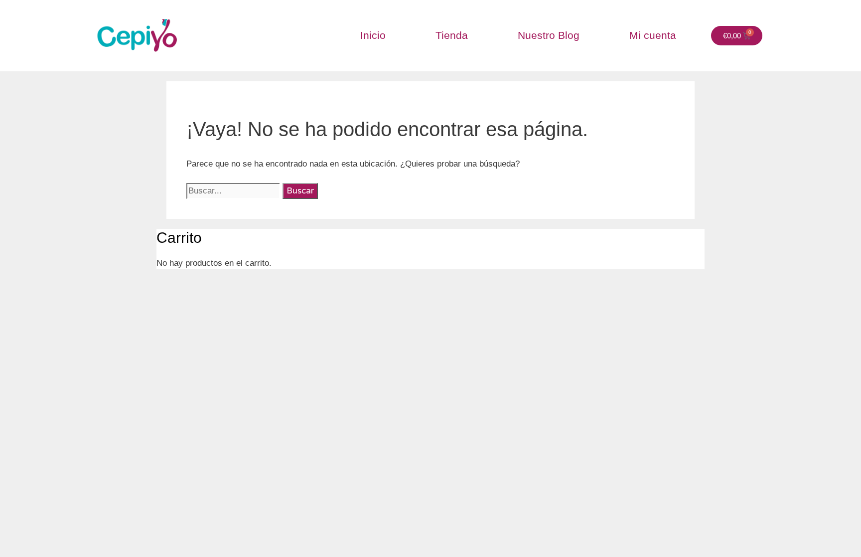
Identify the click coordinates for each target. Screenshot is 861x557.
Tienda (451, 35)
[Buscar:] (234, 190)
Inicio (373, 35)
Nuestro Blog (548, 35)
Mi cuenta (652, 35)
